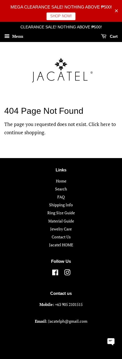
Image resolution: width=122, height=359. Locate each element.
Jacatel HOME (61, 244)
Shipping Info (61, 204)
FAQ (61, 197)
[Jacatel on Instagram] (67, 273)
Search (61, 189)
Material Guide (61, 221)
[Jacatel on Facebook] (55, 273)
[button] (111, 341)
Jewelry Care (61, 229)
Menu (17, 36)
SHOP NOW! (61, 16)
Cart (113, 36)
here (105, 124)
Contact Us (61, 237)
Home (61, 181)
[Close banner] (116, 11)
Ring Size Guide (61, 212)
